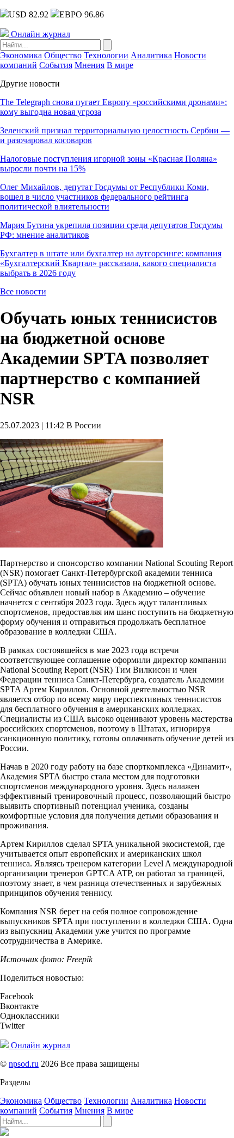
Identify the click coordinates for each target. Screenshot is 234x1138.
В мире (120, 65)
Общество (63, 55)
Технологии (106, 55)
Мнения (89, 65)
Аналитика (151, 55)
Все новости (23, 291)
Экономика (21, 55)
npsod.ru (24, 1063)
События (55, 65)
